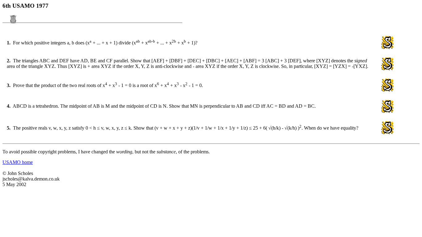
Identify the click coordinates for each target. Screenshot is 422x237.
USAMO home (17, 162)
